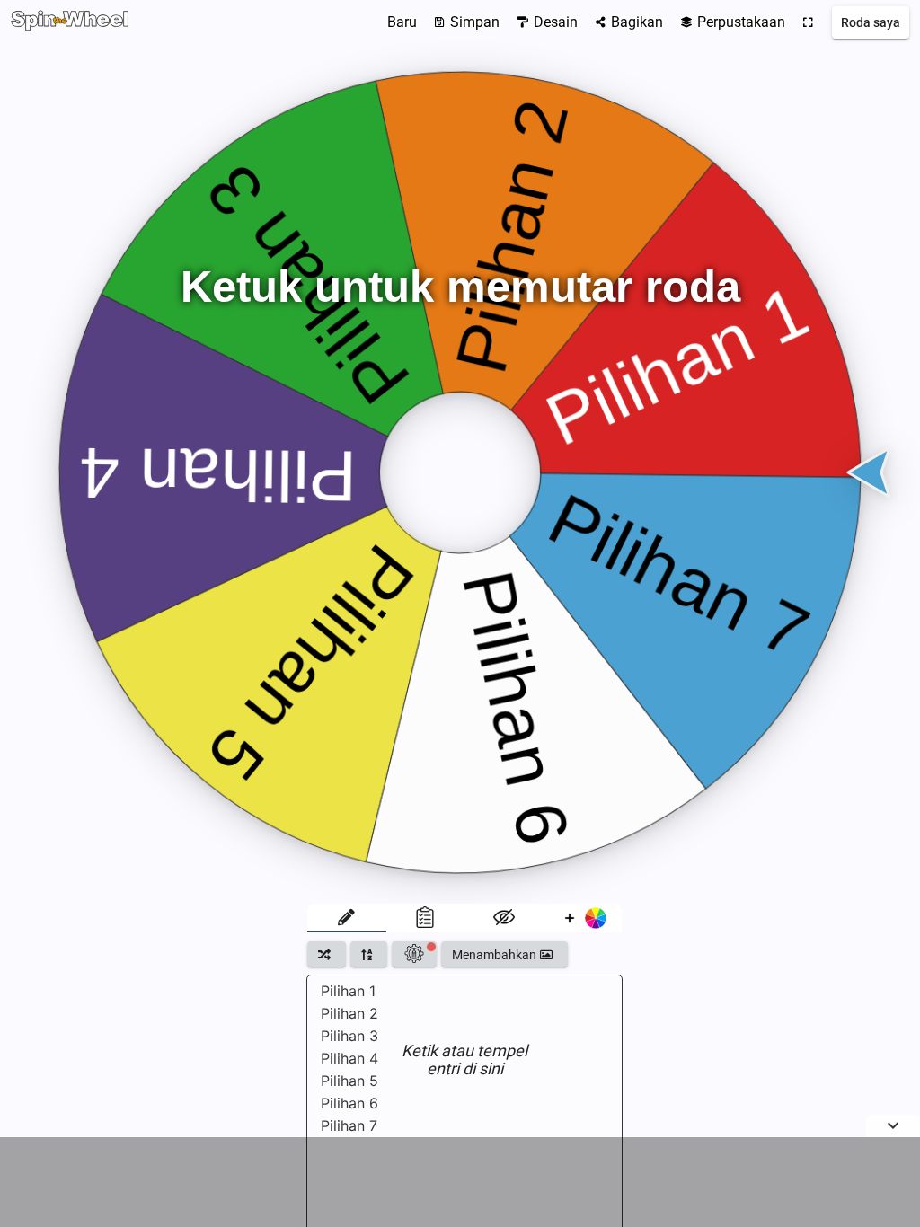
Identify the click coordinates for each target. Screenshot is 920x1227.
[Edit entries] (346, 918)
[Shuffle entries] (326, 954)
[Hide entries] (504, 918)
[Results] (425, 918)
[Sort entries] (368, 954)
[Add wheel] (583, 918)
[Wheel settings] (414, 954)
